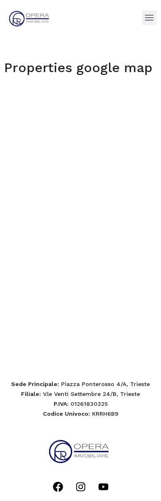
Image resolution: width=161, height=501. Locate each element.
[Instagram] (80, 486)
